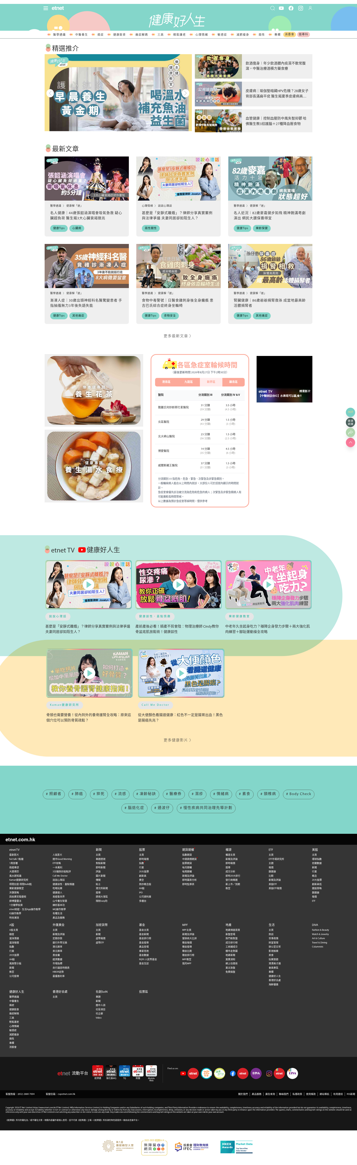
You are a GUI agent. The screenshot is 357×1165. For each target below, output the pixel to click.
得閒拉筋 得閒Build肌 (20, 884)
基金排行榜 (145, 938)
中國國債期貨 (189, 859)
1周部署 (13, 863)
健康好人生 (275, 976)
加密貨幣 (102, 925)
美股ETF (273, 884)
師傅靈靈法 (15, 901)
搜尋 (98, 892)
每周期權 (187, 871)
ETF (271, 849)
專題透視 (100, 859)
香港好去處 (275, 980)
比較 (271, 876)
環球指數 (317, 859)
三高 (160, 34)
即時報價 (144, 859)
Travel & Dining (319, 943)
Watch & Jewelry (320, 934)
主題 (271, 863)
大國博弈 (14, 871)
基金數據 (144, 955)
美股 (315, 849)
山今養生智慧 (60, 901)
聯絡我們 (284, 1094)
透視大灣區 (102, 897)
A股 (11, 925)
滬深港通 (14, 938)
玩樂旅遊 (273, 959)
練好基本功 (59, 905)
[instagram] (301, 8)
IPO (141, 892)
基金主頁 (144, 930)
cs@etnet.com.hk (66, 1094)
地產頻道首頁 (233, 930)
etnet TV (14, 849)
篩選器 (272, 871)
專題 (98, 997)
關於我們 (243, 1094)
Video (99, 1018)
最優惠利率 (59, 976)
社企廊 (99, 1013)
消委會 (289, 34)
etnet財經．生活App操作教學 (25, 909)
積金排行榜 (188, 955)
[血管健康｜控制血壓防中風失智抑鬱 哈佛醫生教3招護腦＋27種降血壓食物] (218, 121)
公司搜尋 (14, 976)
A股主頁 (13, 930)
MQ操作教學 (59, 909)
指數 (141, 863)
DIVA (315, 925)
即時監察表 (188, 884)
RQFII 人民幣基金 (148, 959)
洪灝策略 (14, 892)
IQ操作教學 (15, 913)
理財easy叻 (101, 901)
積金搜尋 (187, 947)
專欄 (277, 34)
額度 (11, 934)
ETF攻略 (57, 863)
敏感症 (222, 34)
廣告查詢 (270, 1094)
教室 (228, 888)
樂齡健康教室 (239, 616)
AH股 (141, 888)
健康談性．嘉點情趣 (155, 616)
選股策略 (317, 888)
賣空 (141, 880)
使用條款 (311, 1094)
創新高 (142, 876)
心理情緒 (201, 34)
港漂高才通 (275, 963)
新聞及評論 (188, 876)
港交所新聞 (102, 888)
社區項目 (100, 1009)
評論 (98, 871)
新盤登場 (230, 934)
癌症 (100, 34)
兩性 (262, 34)
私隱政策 (297, 1094)
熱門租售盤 (232, 938)
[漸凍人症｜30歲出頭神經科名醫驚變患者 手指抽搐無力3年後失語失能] (87, 266)
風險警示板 (15, 963)
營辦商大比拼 (189, 938)
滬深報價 (14, 943)
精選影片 (305, 391)
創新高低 (317, 884)
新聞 (99, 849)
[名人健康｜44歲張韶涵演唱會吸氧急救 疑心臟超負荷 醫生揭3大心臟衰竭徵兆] (87, 178)
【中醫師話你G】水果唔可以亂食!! (280, 395)
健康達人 (57, 892)
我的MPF (186, 963)
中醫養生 (81, 34)
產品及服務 (59, 918)
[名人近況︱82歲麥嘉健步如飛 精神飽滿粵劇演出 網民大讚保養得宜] (270, 178)
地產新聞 (230, 955)
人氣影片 (57, 855)
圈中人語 (100, 1005)
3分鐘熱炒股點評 (62, 871)
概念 (314, 876)
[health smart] (94, 466)
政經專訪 (14, 867)
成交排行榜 (232, 943)
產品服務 (256, 1094)
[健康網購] (350, 422)
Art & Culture (318, 938)
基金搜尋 (144, 943)
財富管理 (273, 943)
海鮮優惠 (273, 984)
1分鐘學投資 (16, 905)
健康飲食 (119, 34)
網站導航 (324, 1094)
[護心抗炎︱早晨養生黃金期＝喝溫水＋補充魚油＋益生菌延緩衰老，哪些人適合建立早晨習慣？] (118, 92)
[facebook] (291, 8)
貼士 (98, 884)
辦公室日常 (275, 947)
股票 (142, 849)
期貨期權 (188, 849)
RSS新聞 (351, 1094)
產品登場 (144, 947)
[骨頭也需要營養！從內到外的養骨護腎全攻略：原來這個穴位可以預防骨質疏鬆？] (89, 673)
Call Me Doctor (155, 705)
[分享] (350, 432)
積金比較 (187, 951)
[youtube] (281, 8)
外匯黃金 (59, 925)
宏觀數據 (317, 863)
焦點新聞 (100, 863)
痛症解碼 (141, 34)
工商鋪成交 (232, 947)
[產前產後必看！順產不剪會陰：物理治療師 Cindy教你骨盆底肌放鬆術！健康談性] (178, 584)
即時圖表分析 (189, 880)
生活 (272, 925)
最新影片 (14, 855)
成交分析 (230, 871)
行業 (141, 867)
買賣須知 (230, 959)
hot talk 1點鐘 (16, 859)
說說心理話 (165, 205)
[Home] (58, 8)
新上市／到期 (233, 884)
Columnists (317, 947)
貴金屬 (56, 955)
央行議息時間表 (61, 968)
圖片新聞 (100, 876)
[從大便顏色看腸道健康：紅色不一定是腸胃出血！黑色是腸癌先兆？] (181, 673)
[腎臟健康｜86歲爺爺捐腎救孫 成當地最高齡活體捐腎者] (270, 266)
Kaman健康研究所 (64, 705)
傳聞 (98, 880)
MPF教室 (186, 959)
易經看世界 (59, 897)
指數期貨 (187, 855)
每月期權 (187, 867)
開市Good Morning (62, 859)
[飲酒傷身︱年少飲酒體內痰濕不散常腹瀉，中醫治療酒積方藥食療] (218, 66)
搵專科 (303, 34)
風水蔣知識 (15, 876)
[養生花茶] (94, 390)
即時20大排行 (233, 876)
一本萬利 (57, 867)
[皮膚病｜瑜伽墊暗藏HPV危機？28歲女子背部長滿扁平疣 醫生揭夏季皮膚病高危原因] (218, 94)
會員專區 (273, 968)
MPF (185, 925)
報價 (271, 867)
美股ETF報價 (275, 888)
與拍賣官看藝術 (17, 897)
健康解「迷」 (74, 205)
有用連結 (338, 1094)
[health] (177, 20)
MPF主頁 (186, 930)
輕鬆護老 (179, 34)
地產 (228, 925)
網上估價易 (232, 963)
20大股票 (144, 871)
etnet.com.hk (20, 839)
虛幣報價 (100, 938)
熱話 (271, 934)
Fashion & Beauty (320, 930)
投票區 (143, 991)
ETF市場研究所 (276, 859)
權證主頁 (230, 855)
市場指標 (57, 963)
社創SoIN (102, 991)
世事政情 (273, 938)
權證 (228, 849)
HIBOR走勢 (58, 972)
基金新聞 (144, 934)
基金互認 (144, 963)
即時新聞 (100, 867)
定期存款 (57, 938)
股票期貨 (187, 863)
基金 (142, 925)
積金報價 (187, 943)
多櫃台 (142, 901)
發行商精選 (232, 880)
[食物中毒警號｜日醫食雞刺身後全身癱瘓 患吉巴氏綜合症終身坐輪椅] (178, 266)
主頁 (98, 855)
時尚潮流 (14, 918)
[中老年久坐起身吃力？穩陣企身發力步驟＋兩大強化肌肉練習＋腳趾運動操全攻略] (268, 584)
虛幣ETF (100, 943)
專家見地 (144, 951)
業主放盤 (230, 968)
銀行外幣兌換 (60, 943)
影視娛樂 (273, 951)
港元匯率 (57, 947)
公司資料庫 (145, 897)
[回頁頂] (350, 442)
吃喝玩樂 (57, 888)
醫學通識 (59, 34)
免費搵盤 (230, 972)
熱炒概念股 (145, 884)
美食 (271, 955)
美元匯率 (57, 951)
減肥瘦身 (243, 34)
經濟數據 (57, 959)
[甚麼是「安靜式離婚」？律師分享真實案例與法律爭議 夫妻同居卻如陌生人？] (178, 178)
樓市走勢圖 (232, 951)
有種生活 (57, 913)
